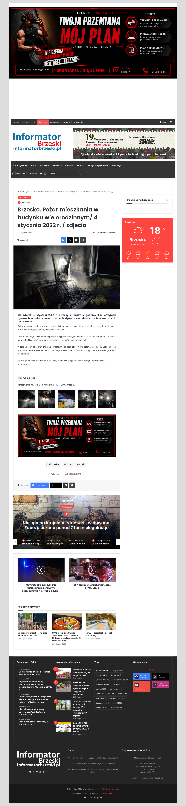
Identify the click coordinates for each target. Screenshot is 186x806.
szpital (117, 703)
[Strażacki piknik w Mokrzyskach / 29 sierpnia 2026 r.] (63, 673)
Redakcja (57, 165)
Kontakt (80, 165)
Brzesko (54, 464)
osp (117, 684)
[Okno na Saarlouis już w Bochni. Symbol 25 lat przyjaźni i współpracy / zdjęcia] (63, 705)
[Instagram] (40, 771)
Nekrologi (116, 165)
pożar (69, 464)
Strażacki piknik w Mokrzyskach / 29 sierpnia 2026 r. (82, 672)
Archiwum (44, 165)
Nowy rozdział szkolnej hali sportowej (99, 634)
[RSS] (46, 771)
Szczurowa (102, 703)
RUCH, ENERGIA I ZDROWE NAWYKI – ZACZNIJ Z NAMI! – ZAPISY (82, 727)
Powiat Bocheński (105, 694)
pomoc (115, 689)
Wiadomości (38, 191)
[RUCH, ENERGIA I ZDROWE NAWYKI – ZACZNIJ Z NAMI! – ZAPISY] (63, 727)
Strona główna (20, 165)
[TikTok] (43, 771)
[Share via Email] (76, 240)
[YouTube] (37, 771)
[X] (70, 240)
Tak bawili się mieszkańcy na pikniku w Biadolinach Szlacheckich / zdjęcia (66, 522)
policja (101, 689)
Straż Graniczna (116, 698)
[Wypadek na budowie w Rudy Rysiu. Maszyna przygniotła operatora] (63, 686)
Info (32, 165)
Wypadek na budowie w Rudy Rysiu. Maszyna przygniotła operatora (81, 688)
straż (81, 464)
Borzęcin (117, 671)
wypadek (116, 708)
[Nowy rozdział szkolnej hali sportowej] (101, 621)
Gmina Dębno (103, 680)
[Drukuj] (83, 240)
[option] (66, 522)
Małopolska (102, 684)
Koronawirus (121, 680)
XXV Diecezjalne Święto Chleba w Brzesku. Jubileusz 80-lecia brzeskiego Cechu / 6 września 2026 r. (67, 637)
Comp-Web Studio (106, 793)
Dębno (116, 675)
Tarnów (101, 708)
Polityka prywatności (98, 165)
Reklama (69, 165)
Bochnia (102, 671)
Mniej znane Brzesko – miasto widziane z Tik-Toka (32, 634)
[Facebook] (63, 240)
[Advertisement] (93, 99)
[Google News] (73, 474)
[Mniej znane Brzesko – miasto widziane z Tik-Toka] (33, 621)
